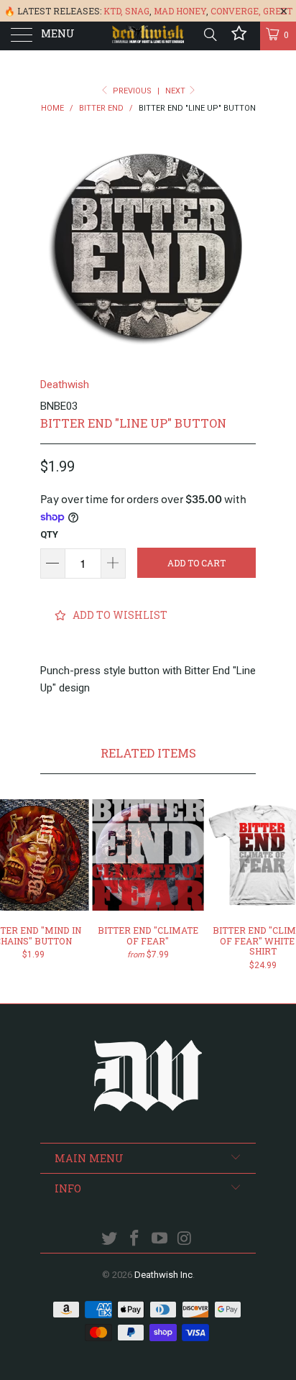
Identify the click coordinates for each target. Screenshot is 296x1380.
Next (176, 91)
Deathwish (64, 384)
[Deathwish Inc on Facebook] (135, 1239)
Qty (49, 534)
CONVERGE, (236, 11)
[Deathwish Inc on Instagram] (184, 1239)
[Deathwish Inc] (148, 36)
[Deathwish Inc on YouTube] (160, 1239)
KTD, (113, 11)
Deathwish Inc (163, 1274)
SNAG (137, 11)
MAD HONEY (180, 11)
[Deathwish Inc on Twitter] (110, 1239)
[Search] (209, 34)
